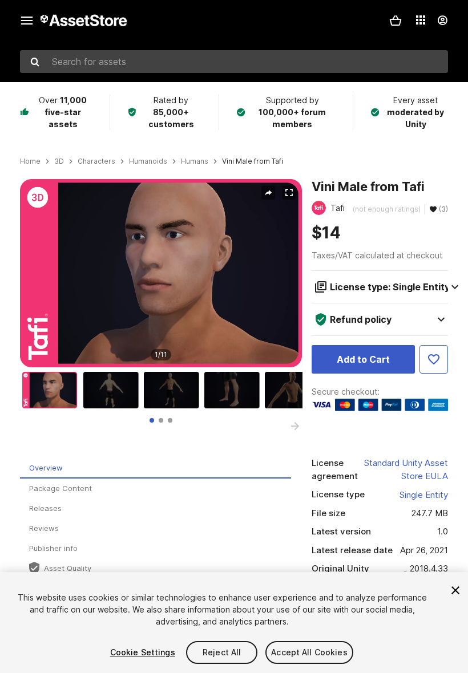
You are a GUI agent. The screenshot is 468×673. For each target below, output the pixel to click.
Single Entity (424, 494)
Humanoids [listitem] (148, 161)
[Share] (268, 193)
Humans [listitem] (194, 161)
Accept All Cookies (309, 652)
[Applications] (420, 20)
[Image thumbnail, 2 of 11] (113, 390)
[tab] (152, 420)
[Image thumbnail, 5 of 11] (295, 390)
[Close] (455, 590)
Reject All (222, 652)
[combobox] (234, 61)
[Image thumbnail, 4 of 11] (234, 390)
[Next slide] (295, 426)
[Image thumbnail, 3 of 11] (174, 390)
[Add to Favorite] (433, 359)
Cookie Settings (142, 652)
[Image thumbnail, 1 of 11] (52, 390)
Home (30, 161)
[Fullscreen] (289, 193)
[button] (395, 20)
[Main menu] (26, 20)
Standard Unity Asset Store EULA (406, 469)
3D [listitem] (59, 161)
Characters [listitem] (96, 161)
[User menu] (442, 20)
